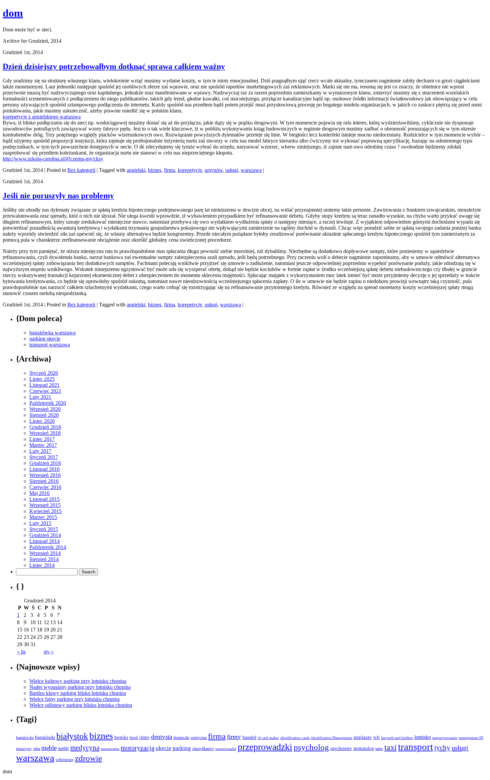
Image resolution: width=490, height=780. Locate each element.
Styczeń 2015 (43, 529)
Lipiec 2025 (42, 379)
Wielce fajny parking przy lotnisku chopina (74, 699)
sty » (49, 652)
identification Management (331, 738)
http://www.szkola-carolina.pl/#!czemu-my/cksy (53, 159)
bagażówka (25, 737)
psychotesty (341, 748)
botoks (121, 737)
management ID (471, 738)
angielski (136, 170)
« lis (21, 652)
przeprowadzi (225, 749)
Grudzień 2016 (45, 463)
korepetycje (190, 170)
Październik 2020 (47, 403)
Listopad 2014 (44, 541)
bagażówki (45, 737)
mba (36, 749)
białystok (72, 736)
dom (13, 13)
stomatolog (363, 748)
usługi (231, 170)
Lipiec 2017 (42, 439)
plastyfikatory (203, 748)
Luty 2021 (40, 397)
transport (415, 746)
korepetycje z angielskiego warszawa (42, 116)
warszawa (251, 170)
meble (49, 747)
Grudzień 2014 (45, 535)
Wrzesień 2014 (45, 553)
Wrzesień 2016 (45, 475)
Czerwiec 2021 (45, 391)
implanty (363, 737)
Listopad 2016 (44, 469)
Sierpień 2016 (44, 481)
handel (249, 737)
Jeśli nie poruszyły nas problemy (58, 195)
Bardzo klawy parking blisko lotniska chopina (77, 693)
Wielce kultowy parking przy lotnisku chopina (77, 681)
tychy (442, 748)
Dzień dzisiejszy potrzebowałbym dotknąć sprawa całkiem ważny (114, 66)
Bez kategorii (81, 170)
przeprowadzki (265, 747)
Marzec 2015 (43, 517)
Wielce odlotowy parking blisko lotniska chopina (80, 705)
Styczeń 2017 (43, 457)
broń (134, 737)
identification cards (295, 738)
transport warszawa (49, 344)
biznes (154, 170)
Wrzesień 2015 (45, 505)
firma (169, 170)
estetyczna (199, 737)
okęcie (163, 748)
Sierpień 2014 (44, 559)
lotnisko (422, 737)
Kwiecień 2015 (45, 511)
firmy (234, 736)
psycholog (311, 747)
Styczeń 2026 (43, 373)
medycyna (84, 747)
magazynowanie (444, 738)
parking (182, 748)
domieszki (181, 737)
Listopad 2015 (44, 499)
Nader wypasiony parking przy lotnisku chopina (80, 687)
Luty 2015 (40, 523)
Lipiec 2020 (42, 421)
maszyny (24, 748)
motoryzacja (137, 747)
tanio (379, 748)
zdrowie (88, 758)
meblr (63, 748)
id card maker (268, 738)
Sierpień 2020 (44, 415)
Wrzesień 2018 (45, 433)
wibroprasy (65, 759)
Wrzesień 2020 (45, 409)
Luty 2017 (40, 451)
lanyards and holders (397, 738)
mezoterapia (110, 749)
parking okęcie (44, 338)
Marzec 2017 (43, 445)
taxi (390, 747)
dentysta (161, 736)
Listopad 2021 (44, 385)
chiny (144, 737)
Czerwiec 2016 (45, 487)
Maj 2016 (39, 493)
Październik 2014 (47, 547)
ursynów (214, 170)
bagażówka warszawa (52, 332)
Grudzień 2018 (45, 427)
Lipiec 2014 (42, 565)
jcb (376, 737)
